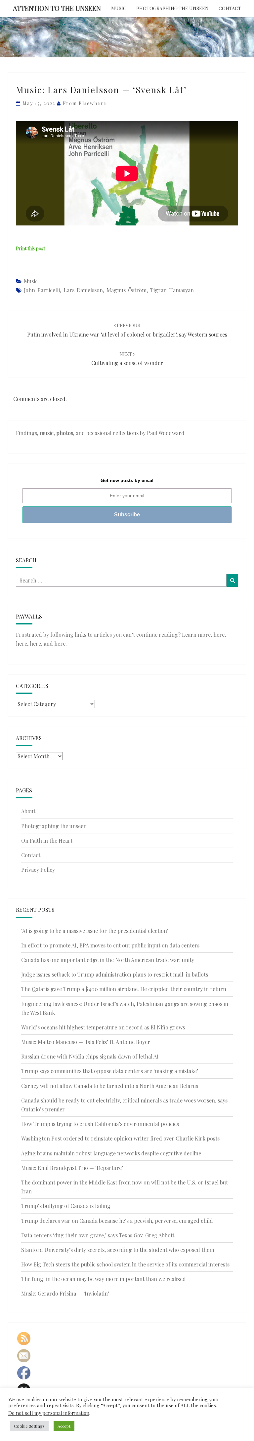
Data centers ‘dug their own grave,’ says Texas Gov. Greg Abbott (97, 1235)
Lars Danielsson (83, 290)
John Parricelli (42, 290)
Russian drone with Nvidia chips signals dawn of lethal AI (90, 1056)
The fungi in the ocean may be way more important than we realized (103, 1278)
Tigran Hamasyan (172, 290)
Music (118, 8)
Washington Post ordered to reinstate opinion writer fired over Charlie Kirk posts (120, 1138)
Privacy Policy (38, 869)
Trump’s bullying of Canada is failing (65, 1205)
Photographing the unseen (172, 8)
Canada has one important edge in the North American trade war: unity (107, 959)
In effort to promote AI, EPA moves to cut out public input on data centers (110, 945)
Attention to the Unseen (57, 8)
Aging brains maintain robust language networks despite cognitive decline (111, 1153)
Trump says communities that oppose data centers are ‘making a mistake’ (109, 1070)
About (28, 811)
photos (64, 432)
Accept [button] (64, 1426)
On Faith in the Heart (46, 840)
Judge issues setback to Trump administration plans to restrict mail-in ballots (114, 974)
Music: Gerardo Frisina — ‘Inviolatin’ (65, 1293)
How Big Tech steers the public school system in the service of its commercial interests (125, 1264)
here (219, 634)
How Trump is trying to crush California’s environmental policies (100, 1123)
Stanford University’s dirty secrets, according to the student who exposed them (117, 1249)
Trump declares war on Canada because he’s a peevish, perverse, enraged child (117, 1220)
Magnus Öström (126, 290)
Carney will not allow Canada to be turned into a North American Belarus (109, 1085)
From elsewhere (84, 103)
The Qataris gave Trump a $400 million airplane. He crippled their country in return (123, 988)
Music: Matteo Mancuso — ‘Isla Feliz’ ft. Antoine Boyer (85, 1041)
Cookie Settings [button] (29, 1426)
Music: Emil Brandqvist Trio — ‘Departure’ (72, 1167)
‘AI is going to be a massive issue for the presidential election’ (94, 930)
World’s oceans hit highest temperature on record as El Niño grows (103, 1027)
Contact (230, 8)
